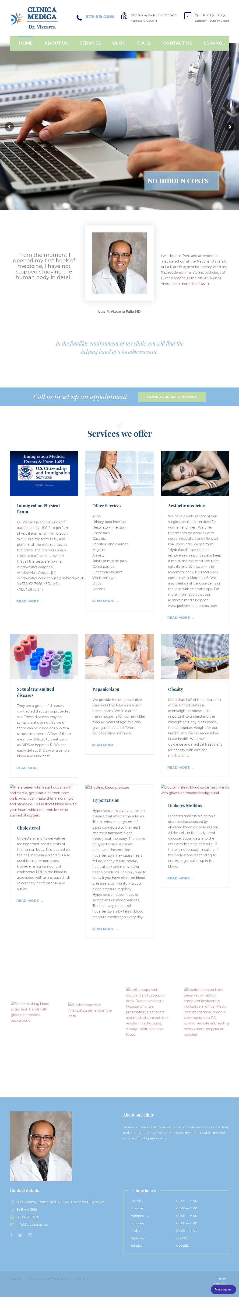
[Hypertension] (119, 787)
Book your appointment (172, 397)
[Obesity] (195, 656)
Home (26, 43)
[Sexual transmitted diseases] (44, 656)
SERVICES (90, 43)
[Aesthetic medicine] (195, 473)
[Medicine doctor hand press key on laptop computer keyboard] (205, 1012)
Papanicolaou (105, 689)
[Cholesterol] (44, 801)
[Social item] (11, 1234)
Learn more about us (189, 284)
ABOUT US (56, 43)
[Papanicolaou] (119, 656)
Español (214, 43)
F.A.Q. (144, 43)
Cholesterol (28, 828)
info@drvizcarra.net (32, 1224)
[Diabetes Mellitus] (195, 790)
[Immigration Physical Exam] (44, 473)
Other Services (106, 505)
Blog (119, 43)
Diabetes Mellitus (185, 805)
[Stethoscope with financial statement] (90, 1012)
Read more (27, 601)
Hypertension (106, 800)
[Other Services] (119, 473)
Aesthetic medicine (186, 505)
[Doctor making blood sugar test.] (32, 1012)
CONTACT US (177, 43)
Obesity (175, 689)
